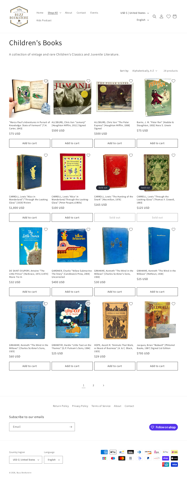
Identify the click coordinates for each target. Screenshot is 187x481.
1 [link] (83, 385)
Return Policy (61, 406)
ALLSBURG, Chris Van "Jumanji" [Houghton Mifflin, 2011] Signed (69, 124)
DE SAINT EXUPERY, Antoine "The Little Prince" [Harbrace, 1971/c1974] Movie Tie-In (28, 273)
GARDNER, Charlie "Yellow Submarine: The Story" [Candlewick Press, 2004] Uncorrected (72, 273)
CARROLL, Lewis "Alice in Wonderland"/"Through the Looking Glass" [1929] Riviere (28, 199)
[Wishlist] (169, 16)
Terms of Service (101, 406)
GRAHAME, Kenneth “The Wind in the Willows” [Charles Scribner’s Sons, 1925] (28, 348)
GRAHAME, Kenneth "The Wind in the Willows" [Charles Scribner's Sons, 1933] (113, 273)
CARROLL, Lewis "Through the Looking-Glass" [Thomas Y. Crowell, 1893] (156, 199)
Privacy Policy (80, 406)
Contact (129, 406)
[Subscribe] (71, 427)
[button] (54, 12)
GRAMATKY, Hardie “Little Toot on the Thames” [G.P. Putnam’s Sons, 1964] (71, 347)
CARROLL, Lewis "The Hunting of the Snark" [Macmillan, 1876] (113, 198)
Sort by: (124, 70)
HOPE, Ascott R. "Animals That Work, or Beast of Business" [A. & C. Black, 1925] (113, 348)
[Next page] (103, 385)
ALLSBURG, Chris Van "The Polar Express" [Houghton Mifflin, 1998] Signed (112, 125)
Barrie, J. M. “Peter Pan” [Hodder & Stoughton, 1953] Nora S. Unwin (155, 124)
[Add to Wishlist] (45, 81)
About (117, 406)
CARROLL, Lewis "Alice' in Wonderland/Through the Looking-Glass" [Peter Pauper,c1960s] (70, 199)
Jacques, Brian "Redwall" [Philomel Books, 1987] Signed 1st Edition (156, 347)
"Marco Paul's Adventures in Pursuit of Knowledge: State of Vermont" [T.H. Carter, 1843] (29, 125)
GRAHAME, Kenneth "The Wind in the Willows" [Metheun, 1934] (156, 272)
